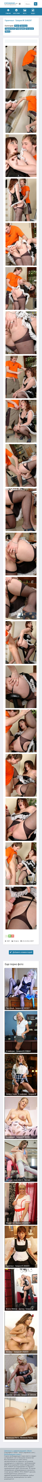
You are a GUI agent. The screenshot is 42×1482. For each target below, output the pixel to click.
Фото (24, 13)
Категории (16, 13)
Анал (17, 26)
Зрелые (23, 26)
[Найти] (35, 4)
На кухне (29, 29)
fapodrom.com (11, 4)
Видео (33, 13)
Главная (8, 13)
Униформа (20, 29)
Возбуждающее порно (12, 1454)
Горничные (9, 29)
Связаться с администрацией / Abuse (18, 1451)
